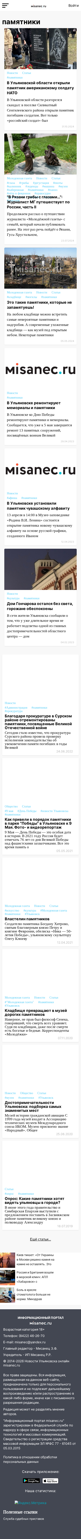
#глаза (11, 183)
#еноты (57, 183)
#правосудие (43, 193)
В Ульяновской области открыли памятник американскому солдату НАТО (40, 88)
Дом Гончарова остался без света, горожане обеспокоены (40, 606)
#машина (48, 186)
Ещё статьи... (40, 1239)
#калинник (14, 186)
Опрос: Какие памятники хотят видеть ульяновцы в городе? (34, 1200)
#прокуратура (13, 711)
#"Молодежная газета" (19, 1002)
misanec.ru (11, 1365)
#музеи (63, 186)
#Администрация (16, 707)
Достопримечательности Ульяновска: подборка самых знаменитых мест (33, 1106)
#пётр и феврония (18, 193)
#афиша (12, 498)
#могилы (31, 297)
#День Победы (26, 811)
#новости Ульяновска (54, 811)
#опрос (9, 1193)
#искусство (12, 910)
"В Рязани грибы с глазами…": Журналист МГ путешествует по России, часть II (38, 202)
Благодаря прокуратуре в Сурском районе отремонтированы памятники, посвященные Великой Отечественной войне (38, 722)
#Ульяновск (32, 914)
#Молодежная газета (53, 910)
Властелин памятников (27, 919)
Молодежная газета (19, 178)
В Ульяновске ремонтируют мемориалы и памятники (34, 405)
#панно (52, 190)
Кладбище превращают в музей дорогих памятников (36, 1012)
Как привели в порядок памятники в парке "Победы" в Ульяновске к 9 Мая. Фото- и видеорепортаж (38, 823)
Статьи (26, 73)
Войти (73, 5)
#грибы (24, 183)
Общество (11, 806)
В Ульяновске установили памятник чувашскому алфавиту (38, 506)
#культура (13, 598)
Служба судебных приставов (23, 1518)
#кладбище (14, 297)
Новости (12, 73)
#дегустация (41, 183)
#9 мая (9, 811)
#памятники (15, 77)
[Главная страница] (38, 5)
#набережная (15, 190)
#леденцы (31, 186)
